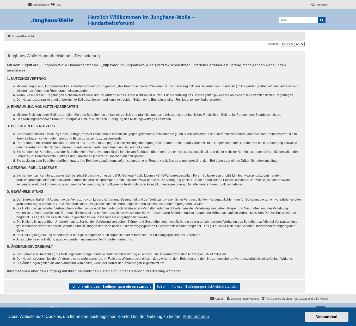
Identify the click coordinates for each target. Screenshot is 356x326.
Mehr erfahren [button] (196, 316)
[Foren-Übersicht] (58, 19)
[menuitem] (56, 5)
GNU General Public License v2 (136, 175)
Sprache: (273, 43)
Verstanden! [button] (326, 317)
